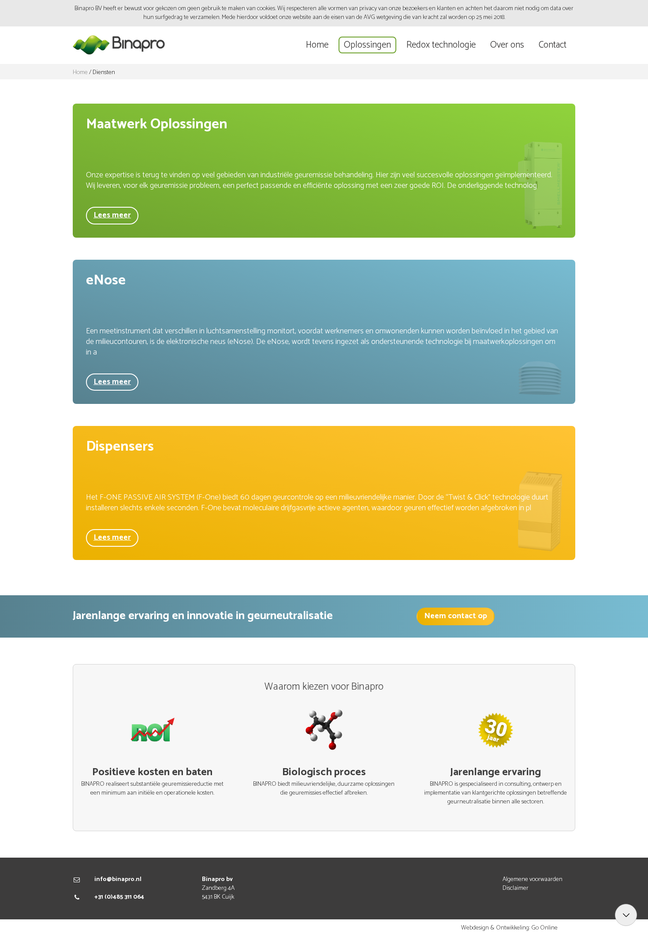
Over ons (507, 44)
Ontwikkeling (512, 928)
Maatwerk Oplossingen (156, 124)
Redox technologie (441, 44)
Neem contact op (455, 616)
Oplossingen (367, 44)
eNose (106, 280)
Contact (552, 44)
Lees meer (112, 215)
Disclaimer (516, 888)
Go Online (544, 928)
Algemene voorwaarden (532, 879)
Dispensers (120, 446)
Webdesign (475, 928)
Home (317, 44)
